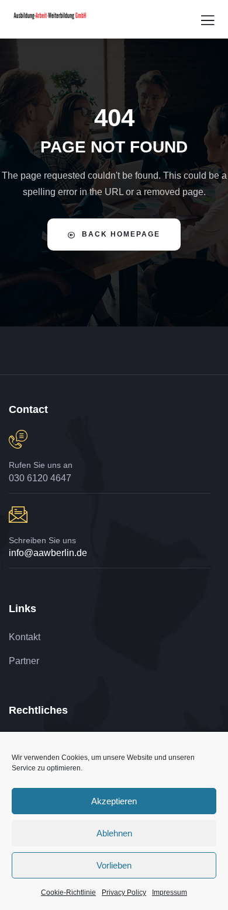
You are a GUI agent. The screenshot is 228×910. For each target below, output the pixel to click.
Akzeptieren (114, 801)
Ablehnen (114, 833)
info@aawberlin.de (48, 553)
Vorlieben (114, 865)
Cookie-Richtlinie (68, 892)
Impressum (169, 892)
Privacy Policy (124, 892)
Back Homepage (121, 234)
